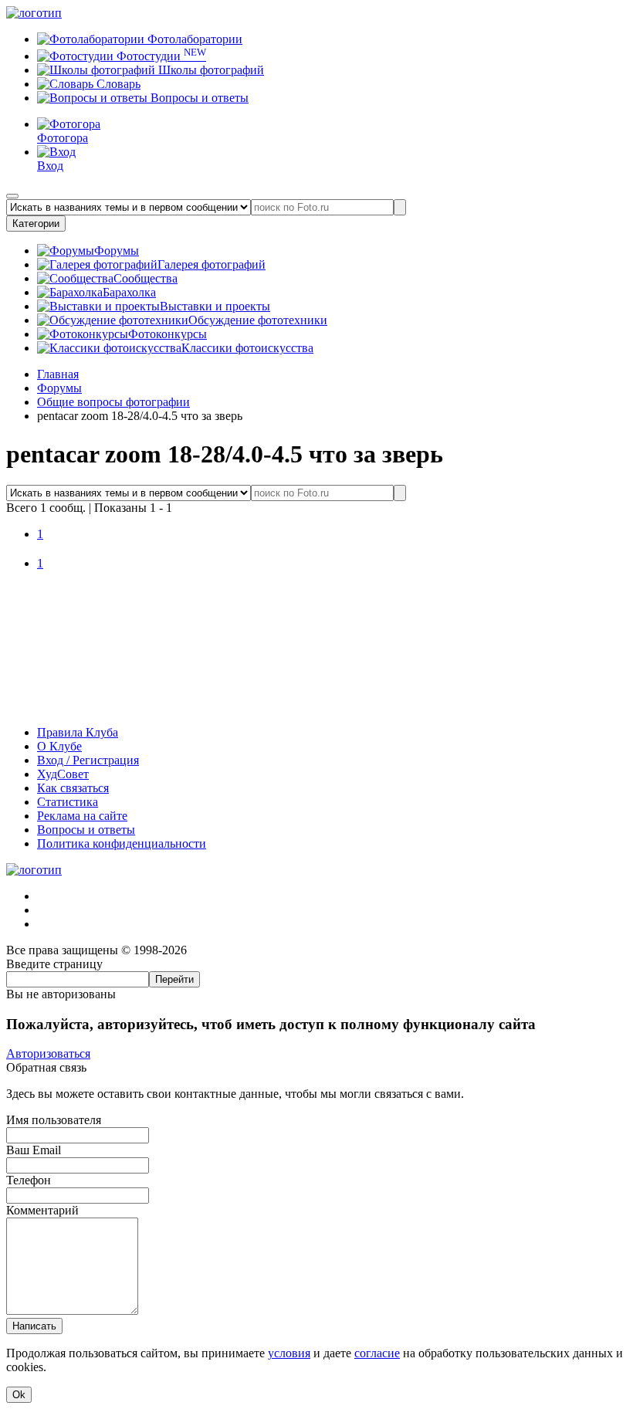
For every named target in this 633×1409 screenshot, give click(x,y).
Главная (58, 374)
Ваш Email (33, 1150)
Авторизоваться (48, 1053)
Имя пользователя (53, 1119)
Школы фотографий (209, 69)
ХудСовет (63, 774)
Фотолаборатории (193, 39)
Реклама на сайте (82, 815)
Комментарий (42, 1210)
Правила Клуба (77, 732)
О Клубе (59, 746)
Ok (18, 1395)
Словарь (116, 83)
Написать (34, 1326)
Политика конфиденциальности (121, 843)
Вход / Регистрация (88, 760)
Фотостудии (159, 56)
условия (289, 1353)
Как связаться (73, 787)
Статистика (67, 801)
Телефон (28, 1180)
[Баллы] (316, 706)
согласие (377, 1353)
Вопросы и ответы (198, 97)
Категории (35, 223)
